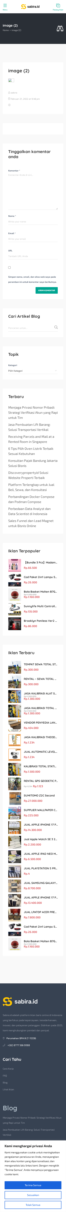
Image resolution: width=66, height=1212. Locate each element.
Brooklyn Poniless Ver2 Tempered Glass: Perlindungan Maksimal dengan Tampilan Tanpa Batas (41, 620)
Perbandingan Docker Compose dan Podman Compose (31, 499)
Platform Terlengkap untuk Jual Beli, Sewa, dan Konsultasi (31, 487)
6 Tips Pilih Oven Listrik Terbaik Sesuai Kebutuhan (30, 451)
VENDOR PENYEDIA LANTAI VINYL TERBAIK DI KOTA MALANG (41, 722)
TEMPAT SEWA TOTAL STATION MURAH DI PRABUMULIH (41, 664)
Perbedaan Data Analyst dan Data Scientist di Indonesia (29, 511)
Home (6, 30)
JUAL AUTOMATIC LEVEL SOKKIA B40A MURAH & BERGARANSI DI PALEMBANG (41, 751)
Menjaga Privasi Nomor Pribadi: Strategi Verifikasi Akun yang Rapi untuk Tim (33, 412)
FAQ (5, 1075)
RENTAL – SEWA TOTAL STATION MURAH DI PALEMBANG (41, 679)
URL (10, 250)
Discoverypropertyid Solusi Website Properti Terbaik (28, 475)
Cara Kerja (8, 1068)
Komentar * (14, 170)
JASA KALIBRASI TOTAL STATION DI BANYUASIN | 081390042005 (41, 708)
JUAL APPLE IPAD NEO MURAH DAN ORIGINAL (41, 853)
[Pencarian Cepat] (60, 28)
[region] (33, 1176)
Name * (12, 216)
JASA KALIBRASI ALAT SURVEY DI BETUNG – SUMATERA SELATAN (41, 693)
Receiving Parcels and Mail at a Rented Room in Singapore (31, 439)
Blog (5, 1082)
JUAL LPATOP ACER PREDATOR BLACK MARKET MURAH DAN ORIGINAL (41, 912)
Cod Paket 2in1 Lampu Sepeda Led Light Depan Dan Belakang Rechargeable (41, 577)
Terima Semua (33, 1185)
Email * (12, 233)
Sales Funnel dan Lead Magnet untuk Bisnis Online (31, 523)
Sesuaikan (33, 1195)
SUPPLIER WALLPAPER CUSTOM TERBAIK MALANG (41, 810)
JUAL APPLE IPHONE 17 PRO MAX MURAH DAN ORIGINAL (41, 824)
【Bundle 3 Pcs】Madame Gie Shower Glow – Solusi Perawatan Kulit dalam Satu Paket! (41, 562)
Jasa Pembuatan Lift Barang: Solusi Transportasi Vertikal (29, 427)
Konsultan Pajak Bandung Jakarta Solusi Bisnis (33, 463)
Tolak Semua (33, 1204)
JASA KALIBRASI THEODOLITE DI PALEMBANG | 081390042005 (41, 737)
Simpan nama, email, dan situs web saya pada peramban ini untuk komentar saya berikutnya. (32, 279)
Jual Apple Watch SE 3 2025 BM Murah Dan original (41, 839)
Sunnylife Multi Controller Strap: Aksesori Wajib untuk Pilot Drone (41, 606)
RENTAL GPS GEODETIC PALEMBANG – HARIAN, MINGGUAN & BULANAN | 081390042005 (41, 781)
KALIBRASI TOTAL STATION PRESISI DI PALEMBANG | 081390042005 (41, 766)
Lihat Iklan (8, 1089)
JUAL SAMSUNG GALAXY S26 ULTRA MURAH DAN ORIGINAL (41, 883)
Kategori (12, 365)
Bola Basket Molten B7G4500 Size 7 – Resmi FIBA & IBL (41, 591)
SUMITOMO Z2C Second (39, 795)
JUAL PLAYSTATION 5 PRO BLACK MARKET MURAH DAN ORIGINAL (41, 868)
